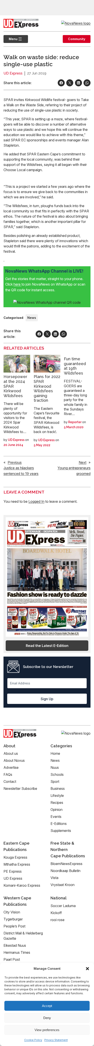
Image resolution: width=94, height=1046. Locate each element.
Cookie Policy (33, 1040)
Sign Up (47, 699)
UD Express (13, 73)
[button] (87, 968)
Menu (10, 39)
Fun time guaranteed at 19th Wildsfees (75, 366)
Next (82, 462)
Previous (15, 462)
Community (76, 39)
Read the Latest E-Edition (47, 645)
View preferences (47, 1030)
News (31, 318)
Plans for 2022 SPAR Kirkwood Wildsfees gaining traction (47, 388)
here (17, 284)
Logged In (36, 501)
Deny (47, 1018)
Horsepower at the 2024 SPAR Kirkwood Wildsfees (15, 386)
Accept (47, 1006)
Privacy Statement (56, 1040)
